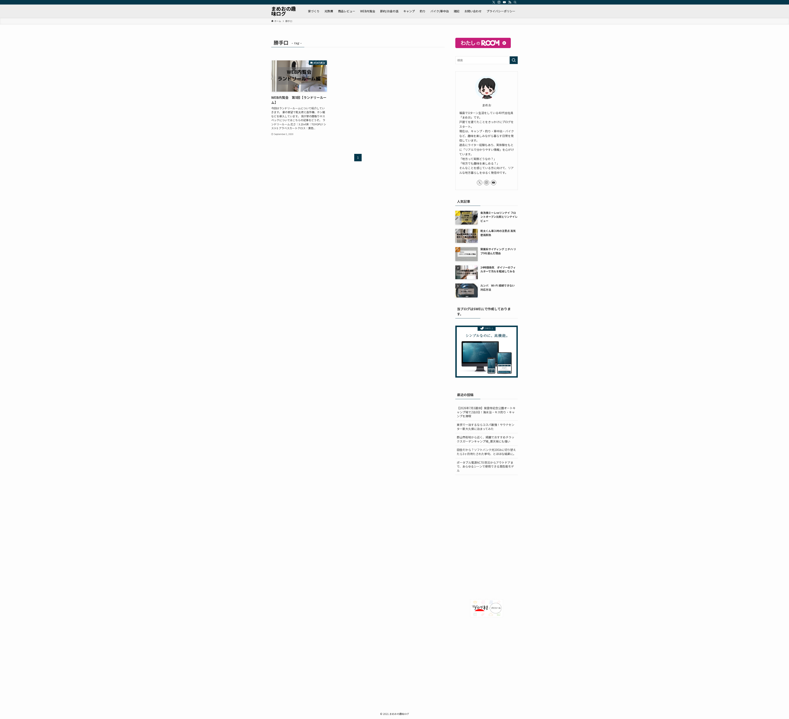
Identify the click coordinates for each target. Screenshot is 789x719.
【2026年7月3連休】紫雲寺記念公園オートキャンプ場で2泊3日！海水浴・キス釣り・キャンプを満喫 (486, 412)
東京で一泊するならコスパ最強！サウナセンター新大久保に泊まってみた (485, 427)
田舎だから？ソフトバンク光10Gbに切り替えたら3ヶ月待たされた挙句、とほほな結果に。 (486, 452)
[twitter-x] (493, 2)
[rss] (509, 2)
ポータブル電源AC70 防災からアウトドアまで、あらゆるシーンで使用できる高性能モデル (485, 466)
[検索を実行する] (514, 60)
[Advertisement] (486, 507)
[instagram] (499, 2)
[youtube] (504, 2)
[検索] (515, 2)
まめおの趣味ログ (283, 11)
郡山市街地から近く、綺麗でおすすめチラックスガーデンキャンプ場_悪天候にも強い (485, 439)
